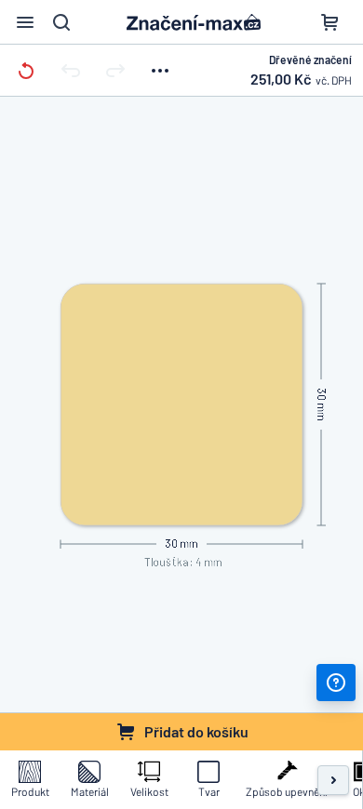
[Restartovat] (26, 70)
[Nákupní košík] (329, 22)
